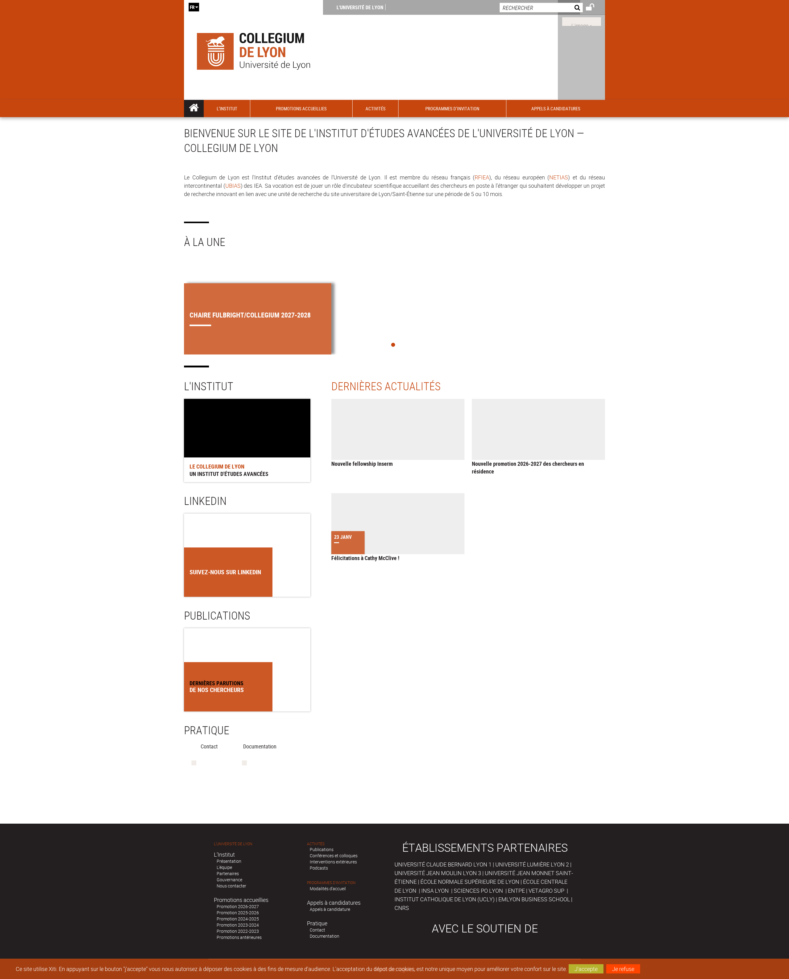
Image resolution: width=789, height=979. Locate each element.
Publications (321, 849)
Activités (316, 843)
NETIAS (558, 177)
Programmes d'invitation (331, 882)
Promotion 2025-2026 (238, 913)
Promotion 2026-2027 (238, 906)
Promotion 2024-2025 (238, 919)
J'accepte (586, 969)
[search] (541, 7)
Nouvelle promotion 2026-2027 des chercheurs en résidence (528, 467)
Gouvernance (229, 880)
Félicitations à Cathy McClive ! (365, 558)
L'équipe (224, 867)
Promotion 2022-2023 (238, 931)
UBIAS (233, 185)
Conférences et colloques (334, 855)
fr (192, 7)
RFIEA (482, 177)
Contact (317, 930)
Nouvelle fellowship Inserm (362, 463)
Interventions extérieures (333, 862)
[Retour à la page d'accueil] (253, 50)
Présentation (229, 861)
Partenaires (228, 873)
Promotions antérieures (239, 937)
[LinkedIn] (581, 21)
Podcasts (319, 868)
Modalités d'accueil (328, 888)
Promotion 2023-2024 (238, 925)
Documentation (324, 936)
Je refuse (623, 969)
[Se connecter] (594, 8)
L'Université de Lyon (360, 7)
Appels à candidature (330, 909)
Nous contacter (231, 886)
